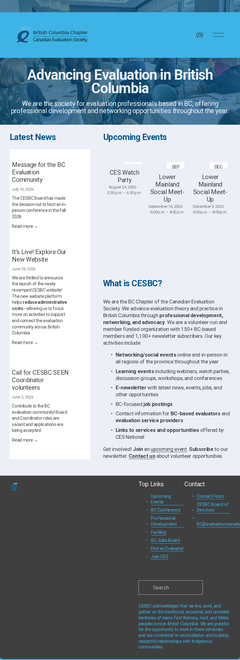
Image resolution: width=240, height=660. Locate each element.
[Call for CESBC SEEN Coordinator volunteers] (50, 364)
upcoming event (169, 449)
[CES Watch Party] (124, 161)
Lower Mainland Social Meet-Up (167, 188)
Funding (158, 532)
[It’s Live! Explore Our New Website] (46, 245)
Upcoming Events (161, 499)
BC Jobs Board (165, 540)
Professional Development (164, 521)
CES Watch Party (124, 176)
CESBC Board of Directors (212, 507)
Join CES (159, 556)
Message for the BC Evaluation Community (38, 172)
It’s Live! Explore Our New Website (39, 255)
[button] (219, 151)
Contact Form (210, 496)
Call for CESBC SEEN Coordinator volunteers (40, 380)
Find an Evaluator (167, 548)
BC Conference (166, 510)
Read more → (25, 226)
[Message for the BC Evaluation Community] (50, 156)
